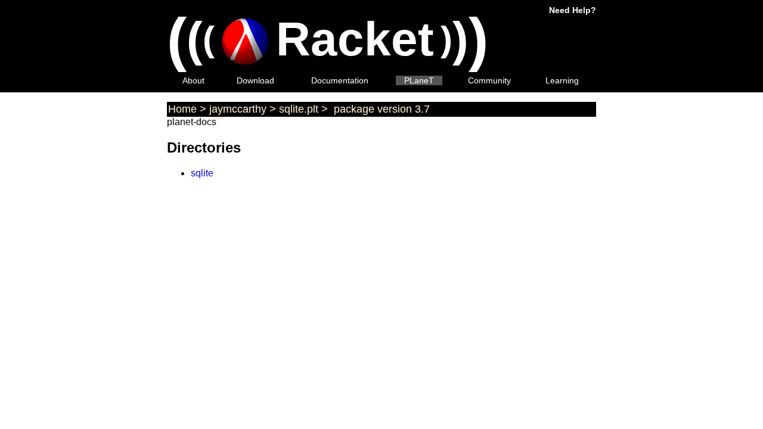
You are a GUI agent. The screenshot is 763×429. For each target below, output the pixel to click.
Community (489, 80)
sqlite (202, 173)
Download (255, 80)
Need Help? (572, 10)
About (193, 80)
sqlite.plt (298, 109)
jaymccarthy (237, 109)
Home (182, 109)
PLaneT (419, 80)
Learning (562, 80)
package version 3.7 (380, 109)
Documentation (339, 80)
